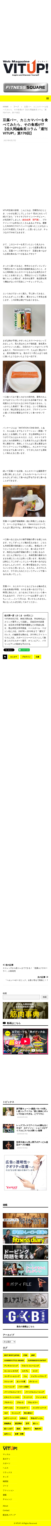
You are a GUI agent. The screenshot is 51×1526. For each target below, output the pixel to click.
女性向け (23, 1418)
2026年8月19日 (22, 1134)
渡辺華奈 (18, 1423)
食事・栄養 (19, 1434)
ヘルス (5, 1468)
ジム (25, 1376)
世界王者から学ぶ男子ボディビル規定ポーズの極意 (32, 1143)
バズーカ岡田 (23, 1387)
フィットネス (41, 1397)
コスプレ (25, 1371)
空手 (27, 1423)
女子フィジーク (10, 1418)
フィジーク (28, 1397)
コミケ (35, 1371)
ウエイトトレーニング (30, 1365)
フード (5, 1485)
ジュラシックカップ (38, 1376)
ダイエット (33, 1381)
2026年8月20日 (22, 1117)
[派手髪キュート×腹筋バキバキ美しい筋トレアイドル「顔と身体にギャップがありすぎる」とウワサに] (8, 1111)
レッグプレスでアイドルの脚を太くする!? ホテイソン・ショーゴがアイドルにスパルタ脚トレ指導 (32, 1128)
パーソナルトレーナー (12, 1392)
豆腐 (37, 657)
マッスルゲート (23, 1408)
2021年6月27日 (10, 140)
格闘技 (5, 1481)
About (5, 1506)
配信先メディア (9, 1515)
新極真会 (7, 1423)
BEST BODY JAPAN (11, 1355)
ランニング (16, 1413)
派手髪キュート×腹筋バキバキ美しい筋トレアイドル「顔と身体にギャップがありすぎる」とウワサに (32, 1111)
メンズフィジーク (39, 1408)
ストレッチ (8, 1381)
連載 (5, 1204)
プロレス (20, 1402)
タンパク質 (21, 1381)
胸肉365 (38, 1428)
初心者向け (28, 1413)
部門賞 (36, 219)
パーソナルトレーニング (34, 1392)
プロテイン (26, 657)
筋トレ (35, 1423)
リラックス (7, 1472)
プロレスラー (32, 1402)
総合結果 (27, 219)
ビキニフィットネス (12, 1397)
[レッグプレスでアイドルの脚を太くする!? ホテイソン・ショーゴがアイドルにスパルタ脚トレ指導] (8, 1128)
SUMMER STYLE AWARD (14, 1360)
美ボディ (27, 1428)
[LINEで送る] (24, 649)
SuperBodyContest (37, 1360)
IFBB (25, 1355)
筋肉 (18, 1428)
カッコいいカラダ (11, 1371)
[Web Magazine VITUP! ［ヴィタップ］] (25, 71)
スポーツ (6, 1463)
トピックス (8, 1101)
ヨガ (6, 1413)
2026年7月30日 (22, 1148)
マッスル (6, 1454)
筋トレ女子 (8, 1428)
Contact (6, 1510)
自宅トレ (7, 1434)
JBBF (33, 1355)
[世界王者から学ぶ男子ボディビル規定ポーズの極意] (8, 1145)
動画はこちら (14, 1023)
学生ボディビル (37, 1418)
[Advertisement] (25, 28)
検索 (5, 993)
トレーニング (9, 1387)
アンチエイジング (11, 1365)
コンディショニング (12, 1376)
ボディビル (8, 1408)
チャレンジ (7, 1499)
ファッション (8, 1490)
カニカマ (13, 657)
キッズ (5, 1476)
